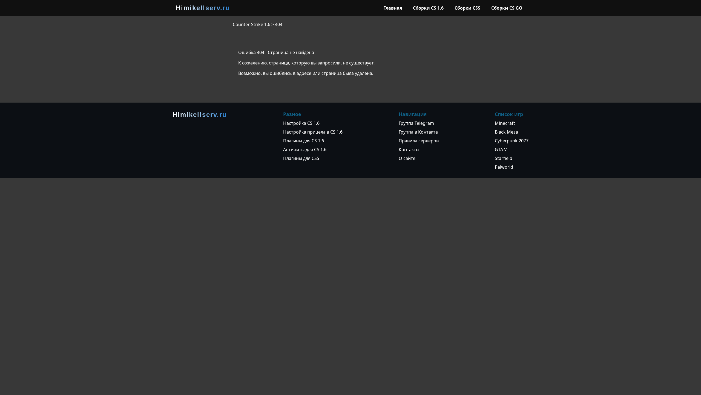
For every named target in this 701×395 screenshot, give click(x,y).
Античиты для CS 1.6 (304, 149)
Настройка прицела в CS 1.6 (313, 132)
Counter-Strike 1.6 (251, 24)
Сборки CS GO (506, 8)
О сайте (407, 158)
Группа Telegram (416, 123)
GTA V (501, 149)
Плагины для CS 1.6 (303, 141)
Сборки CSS (467, 8)
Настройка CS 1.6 (301, 123)
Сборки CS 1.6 (428, 8)
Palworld (504, 167)
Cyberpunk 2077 (511, 141)
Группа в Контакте (418, 132)
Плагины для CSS (301, 158)
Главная (392, 8)
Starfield (503, 158)
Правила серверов (419, 141)
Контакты (409, 149)
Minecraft (505, 123)
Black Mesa (506, 132)
